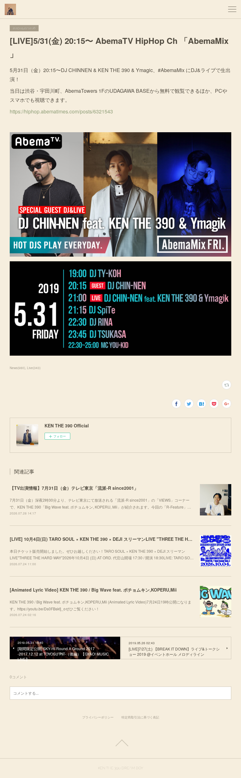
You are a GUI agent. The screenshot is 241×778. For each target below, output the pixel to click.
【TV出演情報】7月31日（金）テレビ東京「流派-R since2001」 (74, 488)
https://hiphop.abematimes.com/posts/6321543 (61, 111)
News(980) (17, 368)
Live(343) (33, 368)
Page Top (120, 742)
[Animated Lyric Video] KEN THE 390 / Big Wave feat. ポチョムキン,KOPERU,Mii (93, 590)
